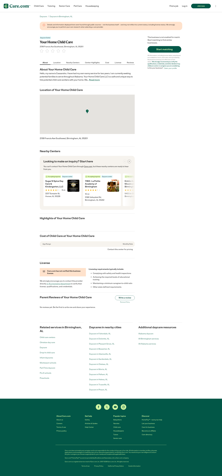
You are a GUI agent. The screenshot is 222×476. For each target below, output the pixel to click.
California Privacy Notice (116, 466)
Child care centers (47, 337)
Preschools (44, 378)
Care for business (148, 427)
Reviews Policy (125, 302)
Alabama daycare (145, 334)
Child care (117, 427)
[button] (184, 6)
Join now (201, 6)
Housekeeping (92, 6)
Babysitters (117, 420)
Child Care (39, 6)
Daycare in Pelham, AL (98, 374)
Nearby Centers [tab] (72, 62)
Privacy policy (61, 431)
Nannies (116, 423)
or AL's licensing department (59, 284)
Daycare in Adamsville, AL (100, 354)
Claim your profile (170, 68)
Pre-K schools (45, 373)
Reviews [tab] (130, 62)
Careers (59, 423)
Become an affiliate (149, 431)
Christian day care (47, 342)
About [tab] (45, 62)
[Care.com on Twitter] (107, 407)
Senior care (117, 438)
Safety (87, 420)
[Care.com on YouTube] (115, 407)
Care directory (147, 435)
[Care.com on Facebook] (98, 407)
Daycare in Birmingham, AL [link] (61, 16)
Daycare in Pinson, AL (98, 390)
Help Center (89, 427)
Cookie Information (134, 466)
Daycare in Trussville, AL (99, 384)
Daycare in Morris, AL (98, 369)
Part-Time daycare (47, 368)
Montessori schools (48, 363)
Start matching (164, 49)
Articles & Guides (91, 423)
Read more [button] (94, 80)
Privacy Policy (98, 466)
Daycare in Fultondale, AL (100, 334)
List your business (148, 423)
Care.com (88, 166)
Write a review (125, 298)
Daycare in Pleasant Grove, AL (101, 344)
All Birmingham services (148, 339)
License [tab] (118, 62)
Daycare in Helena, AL (98, 379)
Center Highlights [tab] (92, 62)
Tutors (115, 435)
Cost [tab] (107, 62)
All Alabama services (147, 344)
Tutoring (51, 6)
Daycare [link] (43, 16)
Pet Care (78, 6)
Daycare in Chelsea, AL (98, 364)
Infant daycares (46, 358)
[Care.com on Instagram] (123, 407)
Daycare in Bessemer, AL (99, 349)
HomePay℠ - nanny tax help (152, 420)
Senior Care (64, 6)
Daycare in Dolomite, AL (99, 339)
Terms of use (61, 427)
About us (59, 420)
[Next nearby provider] (129, 161)
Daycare (43, 347)
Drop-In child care (47, 353)
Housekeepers (118, 431)
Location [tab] (57, 62)
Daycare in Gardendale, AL (100, 359)
